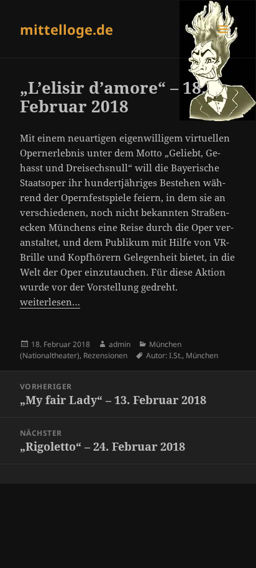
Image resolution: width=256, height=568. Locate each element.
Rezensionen (105, 355)
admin (119, 344)
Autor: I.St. (164, 355)
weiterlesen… (50, 301)
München (202, 355)
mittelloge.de (66, 29)
